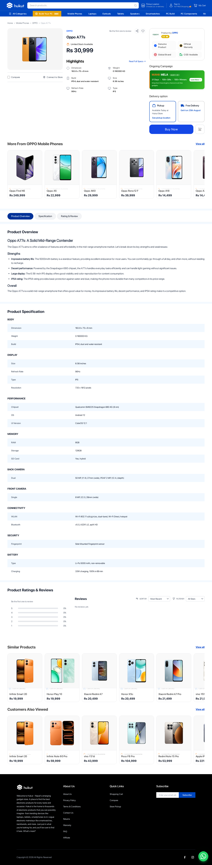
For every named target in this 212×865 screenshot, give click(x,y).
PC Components (189, 13)
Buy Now (171, 129)
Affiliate (66, 837)
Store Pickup (115, 806)
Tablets (120, 13)
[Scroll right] (200, 174)
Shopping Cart (116, 794)
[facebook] (184, 857)
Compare (114, 800)
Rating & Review (69, 216)
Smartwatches (153, 13)
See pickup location (161, 118)
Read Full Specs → (137, 61)
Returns (66, 819)
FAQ (65, 831)
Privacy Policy (69, 800)
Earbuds (107, 13)
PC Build (170, 13)
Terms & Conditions (72, 806)
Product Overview (20, 216)
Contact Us (68, 812)
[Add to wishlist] (143, 31)
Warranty (67, 825)
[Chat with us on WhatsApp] (203, 856)
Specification (45, 216)
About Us (67, 794)
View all (200, 143)
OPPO (35, 23)
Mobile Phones (75, 13)
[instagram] (192, 857)
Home (10, 23)
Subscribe (187, 795)
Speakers (135, 13)
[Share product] (137, 31)
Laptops (92, 13)
